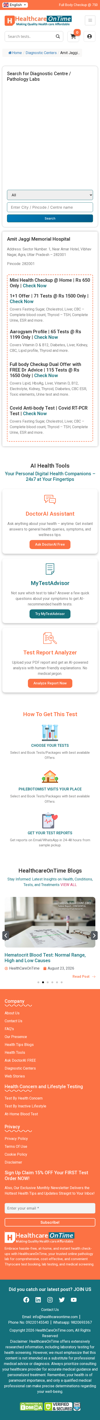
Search (50, 218)
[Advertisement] (50, 138)
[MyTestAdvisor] (50, 569)
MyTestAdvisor (50, 583)
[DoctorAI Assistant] (50, 499)
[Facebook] (26, 1299)
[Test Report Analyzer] (50, 638)
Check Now (35, 285)
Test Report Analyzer (50, 652)
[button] (5, 935)
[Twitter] (62, 1299)
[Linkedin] (38, 1299)
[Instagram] (50, 1299)
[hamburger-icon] (90, 20)
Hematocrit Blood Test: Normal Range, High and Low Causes (45, 957)
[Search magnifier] (58, 36)
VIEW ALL (68, 885)
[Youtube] (73, 1299)
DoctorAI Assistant (50, 514)
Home (17, 53)
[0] (73, 38)
